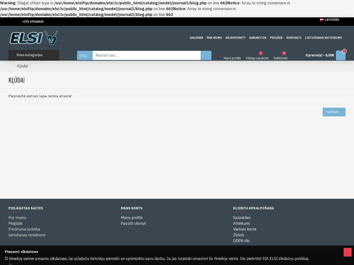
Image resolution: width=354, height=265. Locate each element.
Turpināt (332, 112)
